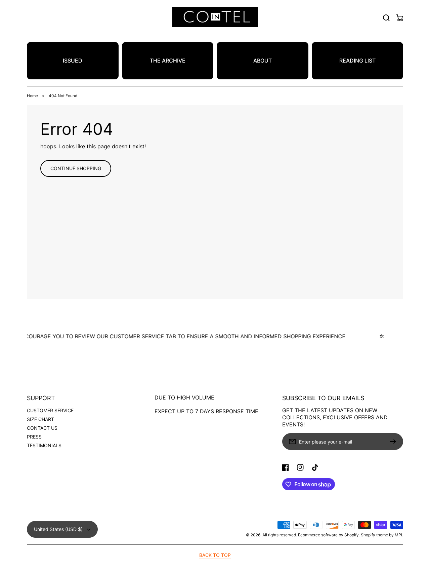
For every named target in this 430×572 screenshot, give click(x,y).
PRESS (34, 437)
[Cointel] (215, 17)
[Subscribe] (394, 441)
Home (32, 95)
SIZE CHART (40, 419)
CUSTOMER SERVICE (50, 410)
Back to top (215, 555)
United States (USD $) (58, 529)
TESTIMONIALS (44, 445)
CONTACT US (42, 428)
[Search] (386, 18)
